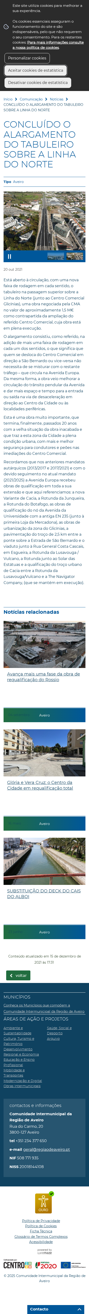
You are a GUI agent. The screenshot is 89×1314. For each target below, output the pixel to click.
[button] (55, 256)
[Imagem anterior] (11, 221)
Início (8, 99)
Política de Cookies (41, 1226)
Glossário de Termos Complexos (41, 1237)
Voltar (21, 976)
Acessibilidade (41, 1242)
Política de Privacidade (41, 1221)
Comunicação (31, 99)
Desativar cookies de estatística (38, 82)
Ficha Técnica (41, 1231)
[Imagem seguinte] (78, 221)
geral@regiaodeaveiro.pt (46, 1149)
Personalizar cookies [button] (27, 58)
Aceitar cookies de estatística (35, 70)
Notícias (56, 99)
